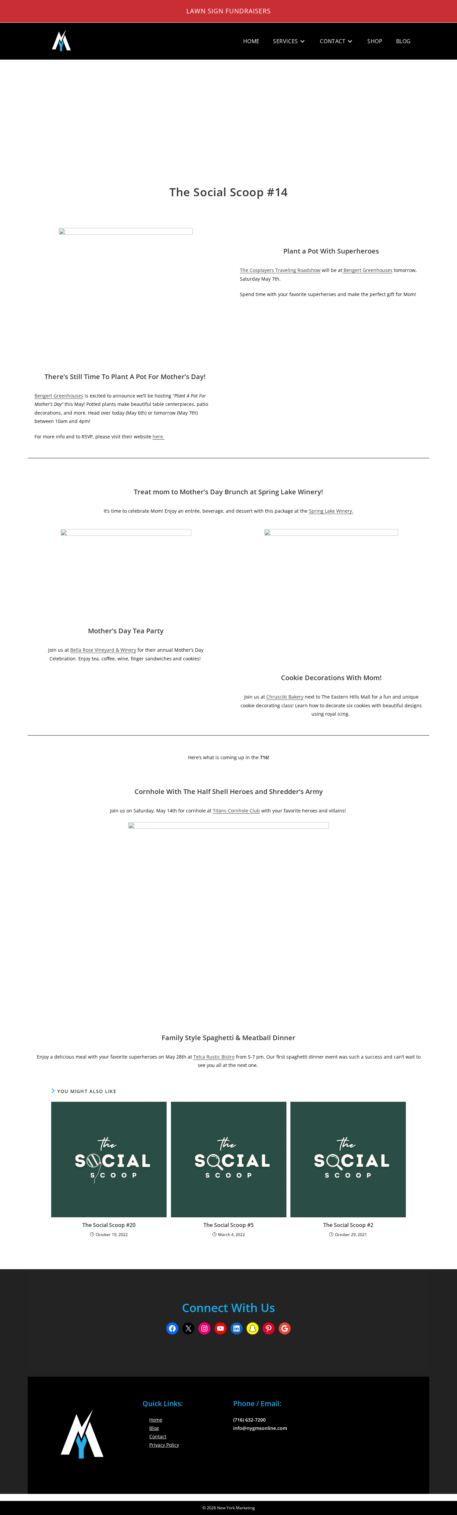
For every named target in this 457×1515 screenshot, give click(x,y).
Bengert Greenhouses (58, 395)
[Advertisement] (228, 110)
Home (155, 1420)
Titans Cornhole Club (236, 810)
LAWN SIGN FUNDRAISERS (228, 10)
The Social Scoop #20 (108, 1225)
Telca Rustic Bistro (214, 1057)
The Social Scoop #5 (228, 1225)
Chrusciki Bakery (284, 697)
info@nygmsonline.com (260, 1428)
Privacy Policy (164, 1445)
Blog (154, 1428)
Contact (157, 1436)
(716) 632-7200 (249, 1420)
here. (158, 436)
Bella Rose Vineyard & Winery (103, 650)
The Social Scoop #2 (348, 1225)
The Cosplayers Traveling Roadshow (280, 270)
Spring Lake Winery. (331, 511)
